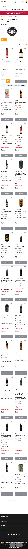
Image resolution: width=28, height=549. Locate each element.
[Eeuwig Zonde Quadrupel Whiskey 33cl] (21, 308)
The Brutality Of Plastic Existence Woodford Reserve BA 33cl (6, 282)
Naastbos (17, 59)
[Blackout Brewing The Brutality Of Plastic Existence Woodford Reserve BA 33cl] (7, 272)
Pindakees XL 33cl (5, 246)
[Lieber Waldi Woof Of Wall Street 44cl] (21, 203)
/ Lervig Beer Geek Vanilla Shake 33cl (5, 391)
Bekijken (21, 81)
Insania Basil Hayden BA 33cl (20, 281)
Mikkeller (3, 388)
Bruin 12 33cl (18, 354)
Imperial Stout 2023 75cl (20, 436)
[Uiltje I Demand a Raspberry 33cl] (7, 93)
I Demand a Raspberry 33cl (6, 103)
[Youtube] (16, 535)
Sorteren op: (14, 39)
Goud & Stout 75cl (19, 246)
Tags (11, 16)
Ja (12, 545)
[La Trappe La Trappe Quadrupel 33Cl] (7, 53)
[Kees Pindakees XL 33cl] (7, 238)
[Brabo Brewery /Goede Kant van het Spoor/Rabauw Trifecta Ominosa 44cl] (21, 164)
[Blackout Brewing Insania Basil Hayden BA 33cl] (21, 272)
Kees (2, 244)
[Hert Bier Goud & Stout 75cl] (21, 238)
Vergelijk (5, 67)
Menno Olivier (4, 171)
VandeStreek (18, 474)
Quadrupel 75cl (19, 137)
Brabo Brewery (18, 171)
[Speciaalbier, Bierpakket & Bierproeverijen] (8, 2)
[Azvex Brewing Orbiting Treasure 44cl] (7, 308)
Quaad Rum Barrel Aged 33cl (7, 354)
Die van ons (3, 352)
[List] (26, 45)
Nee (19, 545)
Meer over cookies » (14, 547)
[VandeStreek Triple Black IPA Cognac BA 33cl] (21, 467)
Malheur (17, 352)
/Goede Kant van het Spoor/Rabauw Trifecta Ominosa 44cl (20, 174)
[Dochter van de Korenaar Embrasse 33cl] (7, 129)
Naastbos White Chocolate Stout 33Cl (20, 62)
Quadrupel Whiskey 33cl (20, 317)
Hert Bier (17, 244)
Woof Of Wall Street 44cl (21, 211)
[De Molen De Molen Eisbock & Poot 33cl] (7, 203)
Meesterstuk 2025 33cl (6, 476)
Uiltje (2, 100)
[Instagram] (14, 535)
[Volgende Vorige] (18, 500)
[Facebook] (8, 535)
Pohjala (16, 100)
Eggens (17, 389)
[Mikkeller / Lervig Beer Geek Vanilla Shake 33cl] (7, 382)
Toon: (20, 44)
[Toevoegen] (8, 81)
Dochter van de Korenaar (6, 135)
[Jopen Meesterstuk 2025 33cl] (7, 467)
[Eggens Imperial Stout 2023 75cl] (21, 427)
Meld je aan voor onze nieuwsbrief (9, 537)
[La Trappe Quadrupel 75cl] (21, 129)
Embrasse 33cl (4, 137)
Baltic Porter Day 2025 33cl (20, 103)
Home (7, 16)
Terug (3, 16)
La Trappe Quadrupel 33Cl (6, 62)
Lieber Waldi (18, 209)
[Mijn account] (20, 2)
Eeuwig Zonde (18, 315)
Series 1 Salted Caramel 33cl (7, 173)
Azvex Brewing (4, 315)
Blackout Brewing (5, 278)
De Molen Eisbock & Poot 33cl (6, 212)
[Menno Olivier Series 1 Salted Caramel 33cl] (7, 164)
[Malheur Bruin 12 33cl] (21, 345)
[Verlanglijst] (23, 2)
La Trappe (3, 59)
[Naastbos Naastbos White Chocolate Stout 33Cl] (21, 53)
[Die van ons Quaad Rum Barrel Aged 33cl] (7, 345)
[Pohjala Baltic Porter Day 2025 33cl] (21, 93)
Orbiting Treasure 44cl (6, 317)
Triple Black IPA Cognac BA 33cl (21, 476)
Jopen (2, 474)
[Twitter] (11, 535)
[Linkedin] (19, 535)
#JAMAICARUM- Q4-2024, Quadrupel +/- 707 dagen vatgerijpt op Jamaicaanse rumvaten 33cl (7, 438)
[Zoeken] (25, 6)
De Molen (3, 209)
